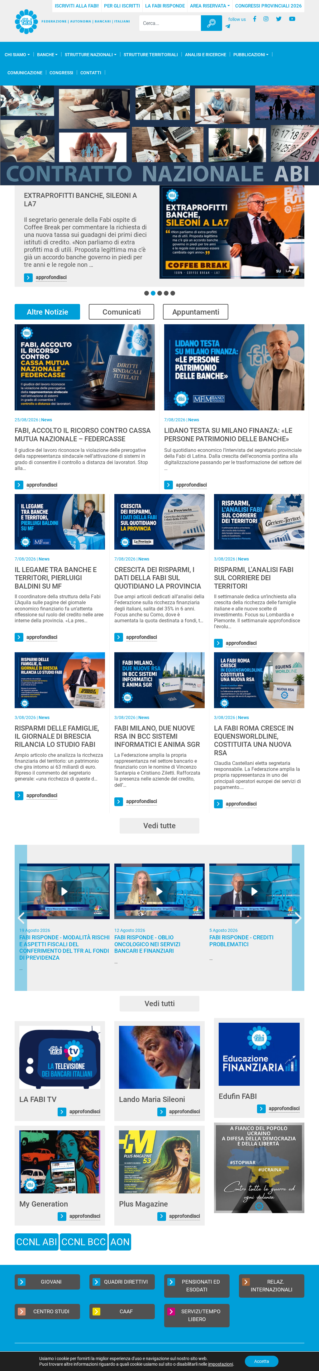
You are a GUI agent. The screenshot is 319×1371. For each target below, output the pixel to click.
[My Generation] (59, 1161)
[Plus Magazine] (159, 1161)
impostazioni (220, 1364)
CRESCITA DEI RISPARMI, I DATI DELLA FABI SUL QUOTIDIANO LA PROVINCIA (157, 578)
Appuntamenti (195, 312)
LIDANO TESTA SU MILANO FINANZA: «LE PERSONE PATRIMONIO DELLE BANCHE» (228, 435)
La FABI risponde (165, 6)
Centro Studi (51, 1311)
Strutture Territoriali (151, 54)
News (46, 419)
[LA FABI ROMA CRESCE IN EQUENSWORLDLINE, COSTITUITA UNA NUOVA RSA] (259, 680)
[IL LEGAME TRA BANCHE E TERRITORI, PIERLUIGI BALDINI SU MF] (60, 521)
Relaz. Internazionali (272, 1286)
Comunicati (121, 312)
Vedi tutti (160, 1003)
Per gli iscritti (122, 6)
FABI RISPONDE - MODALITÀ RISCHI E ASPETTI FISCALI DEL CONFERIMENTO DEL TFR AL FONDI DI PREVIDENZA (64, 947)
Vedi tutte (159, 825)
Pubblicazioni (249, 54)
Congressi (61, 73)
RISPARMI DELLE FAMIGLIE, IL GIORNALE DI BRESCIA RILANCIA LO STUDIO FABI (57, 736)
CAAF (126, 1311)
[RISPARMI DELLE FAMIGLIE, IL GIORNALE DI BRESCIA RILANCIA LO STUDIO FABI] (60, 680)
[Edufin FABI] (259, 1054)
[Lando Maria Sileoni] (159, 1057)
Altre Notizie (47, 312)
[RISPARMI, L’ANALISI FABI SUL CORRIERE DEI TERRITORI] (259, 521)
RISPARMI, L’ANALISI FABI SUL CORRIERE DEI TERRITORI (253, 578)
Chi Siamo (15, 54)
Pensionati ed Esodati (201, 1286)
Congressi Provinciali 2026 (268, 6)
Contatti (90, 73)
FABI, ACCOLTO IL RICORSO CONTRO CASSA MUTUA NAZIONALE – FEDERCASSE (83, 435)
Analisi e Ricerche (205, 54)
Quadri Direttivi (126, 1282)
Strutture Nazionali (89, 54)
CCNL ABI (36, 1241)
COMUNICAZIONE (24, 73)
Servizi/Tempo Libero (201, 1315)
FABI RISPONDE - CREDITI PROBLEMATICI (241, 940)
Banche (45, 54)
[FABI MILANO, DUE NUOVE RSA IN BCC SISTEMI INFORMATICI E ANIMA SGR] (159, 680)
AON (120, 1241)
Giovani (51, 1282)
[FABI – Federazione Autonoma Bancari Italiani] (72, 22)
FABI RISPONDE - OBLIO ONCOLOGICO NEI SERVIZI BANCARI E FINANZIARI (147, 944)
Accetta (261, 1361)
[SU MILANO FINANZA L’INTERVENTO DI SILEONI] (232, 232)
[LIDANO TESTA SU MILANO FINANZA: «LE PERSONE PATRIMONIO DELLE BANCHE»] (234, 367)
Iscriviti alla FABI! (77, 6)
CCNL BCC (83, 1241)
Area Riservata (208, 6)
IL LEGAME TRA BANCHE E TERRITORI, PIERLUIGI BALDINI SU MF (56, 578)
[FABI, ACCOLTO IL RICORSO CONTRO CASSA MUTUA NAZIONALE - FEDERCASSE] (85, 367)
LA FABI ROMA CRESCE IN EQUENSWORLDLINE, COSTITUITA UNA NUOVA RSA (254, 740)
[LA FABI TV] (59, 1057)
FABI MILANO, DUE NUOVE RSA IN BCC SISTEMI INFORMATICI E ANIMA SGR (157, 736)
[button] (146, 293)
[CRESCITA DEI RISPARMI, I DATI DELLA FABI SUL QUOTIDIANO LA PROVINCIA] (159, 521)
